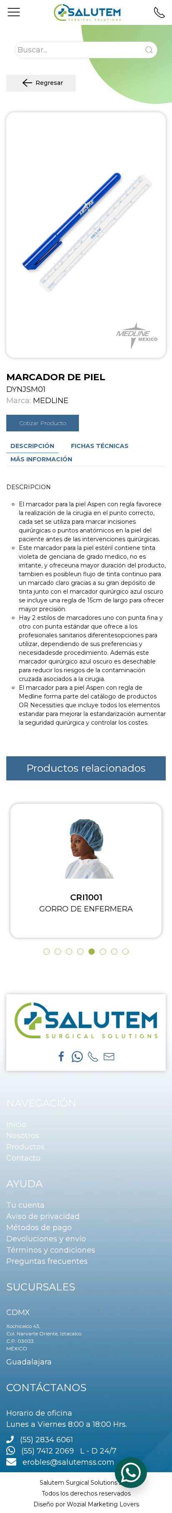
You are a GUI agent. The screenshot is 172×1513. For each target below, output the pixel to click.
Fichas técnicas (100, 446)
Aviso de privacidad (43, 1216)
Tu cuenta (25, 1205)
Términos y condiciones (50, 1250)
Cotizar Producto (42, 423)
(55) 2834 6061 (46, 1439)
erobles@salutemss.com (65, 1462)
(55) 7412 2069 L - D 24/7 (65, 1451)
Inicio (16, 1124)
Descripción (32, 446)
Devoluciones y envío (46, 1238)
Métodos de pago (39, 1227)
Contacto (23, 1158)
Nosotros (22, 1135)
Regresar (49, 83)
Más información (41, 459)
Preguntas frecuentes (47, 1261)
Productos (25, 1146)
